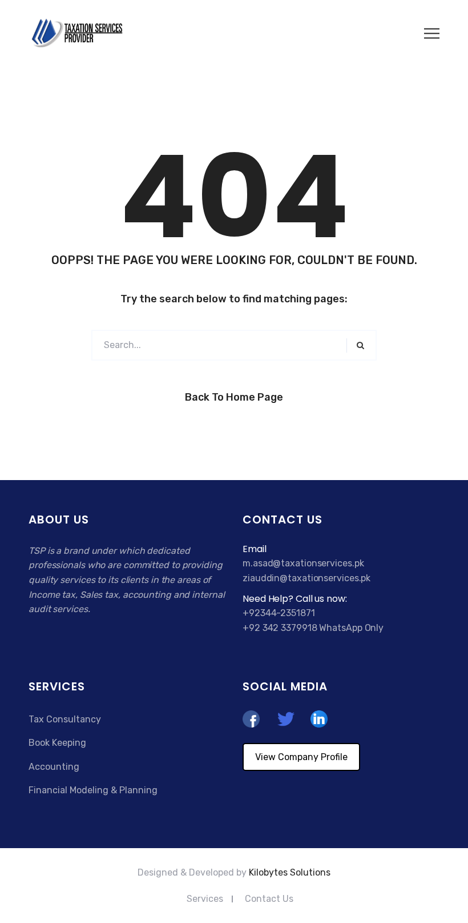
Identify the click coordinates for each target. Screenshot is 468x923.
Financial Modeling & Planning (93, 790)
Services (205, 898)
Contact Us (269, 898)
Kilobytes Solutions (289, 872)
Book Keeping (57, 742)
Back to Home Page (234, 397)
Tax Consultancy (65, 719)
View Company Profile (301, 757)
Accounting (54, 766)
